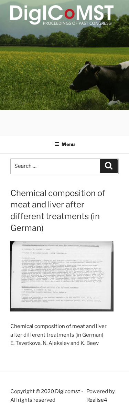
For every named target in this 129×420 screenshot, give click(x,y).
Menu (68, 144)
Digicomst (67, 391)
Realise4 (96, 400)
